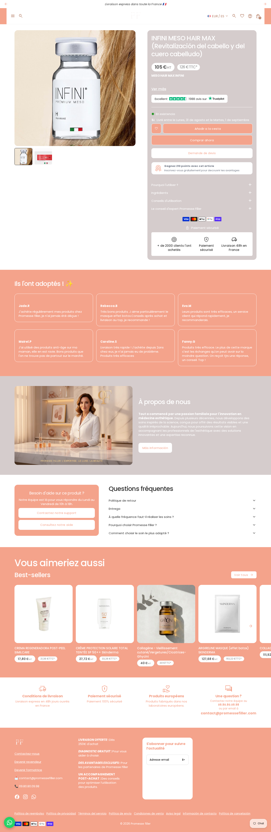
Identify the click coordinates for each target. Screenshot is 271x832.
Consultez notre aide (56, 525)
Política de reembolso (29, 814)
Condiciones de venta (149, 814)
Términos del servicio (92, 814)
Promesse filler (141, 824)
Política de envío (120, 814)
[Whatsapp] (33, 796)
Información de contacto (200, 814)
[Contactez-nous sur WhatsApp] (9, 822)
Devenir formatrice (28, 770)
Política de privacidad (61, 814)
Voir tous (244, 575)
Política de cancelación (234, 814)
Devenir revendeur (27, 762)
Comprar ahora (202, 140)
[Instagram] (25, 796)
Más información (155, 448)
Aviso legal (173, 814)
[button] (23, 156)
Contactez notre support (56, 513)
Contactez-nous (26, 754)
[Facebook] (17, 796)
